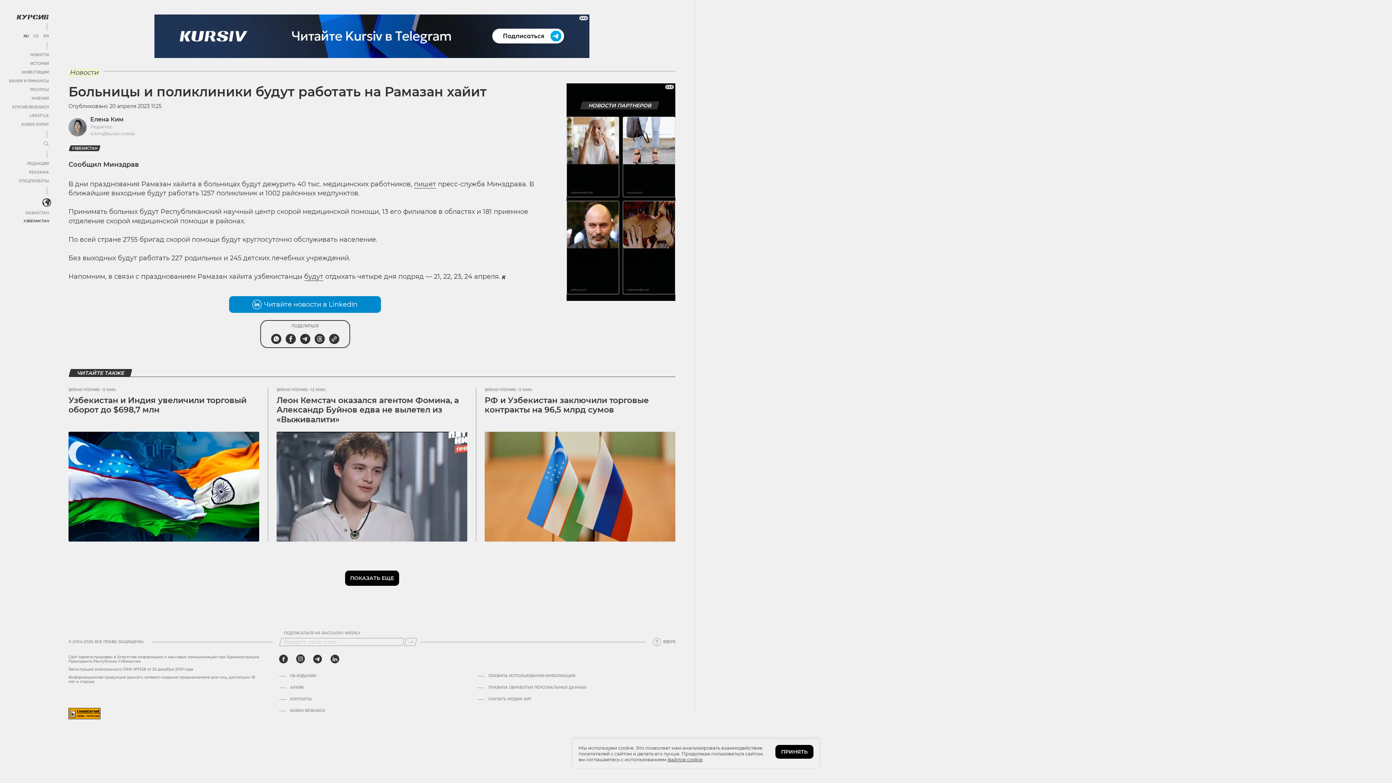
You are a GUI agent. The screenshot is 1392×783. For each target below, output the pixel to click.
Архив (296, 687)
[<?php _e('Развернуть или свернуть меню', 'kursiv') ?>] (46, 202)
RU (26, 36)
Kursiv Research (307, 711)
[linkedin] (334, 659)
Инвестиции (35, 72)
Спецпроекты (34, 181)
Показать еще (372, 578)
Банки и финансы (29, 81)
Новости (39, 55)
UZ (36, 36)
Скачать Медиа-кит (509, 699)
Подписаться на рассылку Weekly (322, 633)
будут (313, 277)
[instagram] (300, 659)
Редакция (38, 163)
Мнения (40, 98)
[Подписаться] (410, 642)
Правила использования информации (531, 676)
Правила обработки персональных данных (537, 687)
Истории (39, 63)
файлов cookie (685, 759)
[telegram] (317, 659)
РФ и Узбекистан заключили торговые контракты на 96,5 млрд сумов (567, 405)
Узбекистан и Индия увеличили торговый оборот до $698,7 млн (157, 405)
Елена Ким (107, 119)
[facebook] (283, 659)
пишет (425, 184)
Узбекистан (36, 221)
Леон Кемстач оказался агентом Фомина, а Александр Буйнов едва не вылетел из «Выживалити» (368, 409)
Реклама (39, 172)
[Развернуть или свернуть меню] (46, 144)
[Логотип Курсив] (32, 17)
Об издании (303, 676)
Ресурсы (39, 89)
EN (46, 36)
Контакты (301, 699)
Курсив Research (30, 107)
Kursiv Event (35, 124)
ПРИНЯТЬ (794, 752)
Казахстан (37, 213)
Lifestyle (39, 115)
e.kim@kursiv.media (112, 133)
